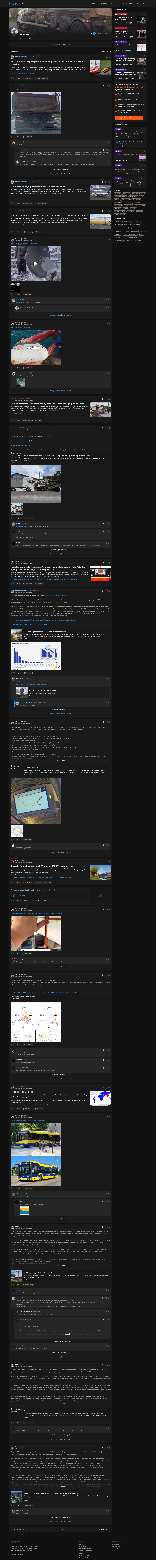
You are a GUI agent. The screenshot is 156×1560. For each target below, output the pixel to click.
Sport (142, 197)
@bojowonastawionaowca (25, 681)
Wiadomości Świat (121, 197)
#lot (35, 196)
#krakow (65, 992)
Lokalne (123, 215)
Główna (94, 3)
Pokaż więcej (61, 760)
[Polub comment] (108, 142)
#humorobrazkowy (121, 228)
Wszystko (118, 193)
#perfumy (137, 241)
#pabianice (20, 1121)
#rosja (124, 225)
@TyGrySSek (24, 153)
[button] (36, 113)
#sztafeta (118, 241)
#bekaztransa (29, 90)
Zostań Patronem (131, 118)
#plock (70, 992)
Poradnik (81, 1553)
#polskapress (48, 579)
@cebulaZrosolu (21, 526)
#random (25, 244)
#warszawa (58, 992)
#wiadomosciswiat (130, 234)
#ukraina (136, 221)
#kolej (13, 73)
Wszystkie (105, 51)
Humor (117, 200)
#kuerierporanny (71, 579)
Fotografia (118, 205)
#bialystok (21, 579)
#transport (19, 73)
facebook (116, 1544)
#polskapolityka (59, 579)
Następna (102, 1529)
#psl (41, 579)
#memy (143, 231)
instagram (116, 1546)
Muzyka (117, 203)
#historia (14, 877)
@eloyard (23, 705)
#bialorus (43, 914)
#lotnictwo (14, 196)
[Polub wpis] (109, 57)
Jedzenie (133, 209)
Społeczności (128, 3)
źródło (34, 244)
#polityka (14, 579)
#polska (44, 992)
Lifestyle (136, 203)
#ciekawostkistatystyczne (60, 595)
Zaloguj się (141, 3)
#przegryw (128, 241)
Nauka (128, 203)
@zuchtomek (24, 310)
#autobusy (28, 1121)
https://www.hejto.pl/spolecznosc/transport (31, 685)
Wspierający (83, 1558)
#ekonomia (30, 1105)
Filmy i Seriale (136, 200)
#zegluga (18, 244)
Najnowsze (115, 3)
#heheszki (118, 221)
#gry (124, 237)
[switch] (21, 4)
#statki (13, 244)
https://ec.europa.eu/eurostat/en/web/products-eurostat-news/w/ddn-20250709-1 (45, 620)
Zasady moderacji (85, 1551)
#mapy (76, 992)
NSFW (116, 215)
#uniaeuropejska (41, 624)
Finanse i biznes (120, 212)
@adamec (23, 1204)
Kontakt (81, 1544)
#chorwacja (29, 877)
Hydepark (126, 193)
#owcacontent (29, 73)
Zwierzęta (130, 212)
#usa (12, 225)
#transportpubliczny (41, 877)
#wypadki (22, 413)
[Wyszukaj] (87, 3)
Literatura (118, 209)
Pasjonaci (139, 212)
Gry (123, 203)
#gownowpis (134, 228)
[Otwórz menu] (102, 57)
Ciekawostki (133, 197)
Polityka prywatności (86, 1549)
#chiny (22, 1105)
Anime (126, 209)
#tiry (20, 445)
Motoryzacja (128, 205)
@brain (22, 164)
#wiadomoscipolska (26, 196)
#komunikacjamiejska (18, 914)
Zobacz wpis (21, 895)
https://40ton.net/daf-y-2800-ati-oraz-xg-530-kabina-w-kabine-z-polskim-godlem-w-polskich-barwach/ (47, 450)
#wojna (117, 225)
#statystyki (23, 624)
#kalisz (13, 1121)
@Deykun (19, 302)
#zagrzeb (68, 877)
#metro (36, 579)
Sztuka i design (140, 205)
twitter (115, 1549)
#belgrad (60, 877)
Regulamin (82, 1546)
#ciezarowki (27, 225)
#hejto (141, 234)
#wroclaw (50, 992)
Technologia (125, 200)
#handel (42, 1105)
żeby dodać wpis (60, 44)
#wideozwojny (134, 237)
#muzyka (118, 231)
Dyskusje (103, 3)
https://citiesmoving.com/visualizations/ (24, 988)
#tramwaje (53, 877)
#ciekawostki (15, 624)
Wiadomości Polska (138, 193)
